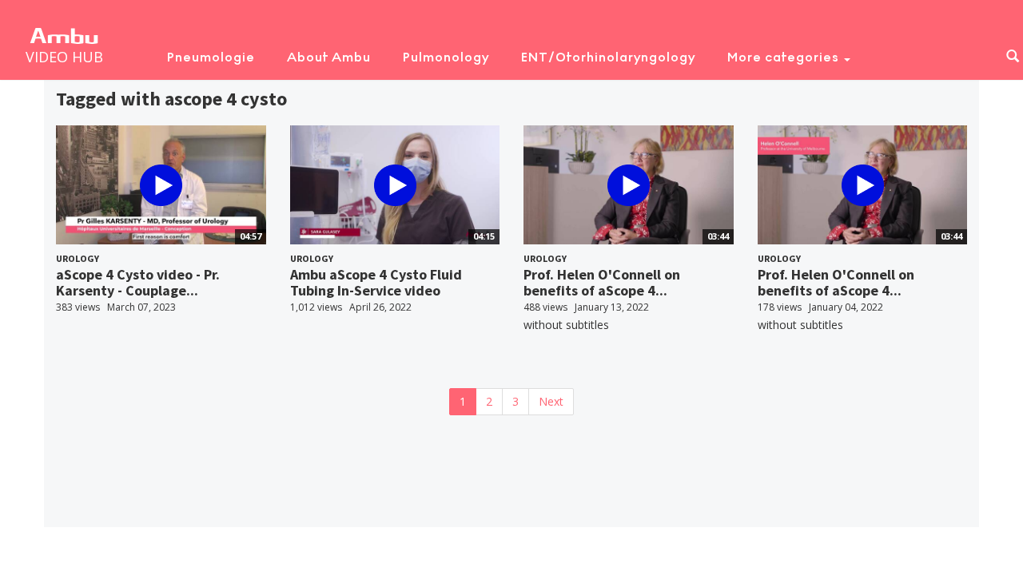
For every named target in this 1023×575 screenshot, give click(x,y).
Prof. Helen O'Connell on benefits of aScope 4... (601, 282)
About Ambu (329, 57)
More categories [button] (784, 57)
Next (551, 401)
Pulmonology (446, 57)
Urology (77, 258)
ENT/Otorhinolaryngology (608, 57)
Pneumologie (211, 57)
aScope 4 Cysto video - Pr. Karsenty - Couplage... (138, 282)
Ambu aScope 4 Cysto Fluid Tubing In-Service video (376, 282)
